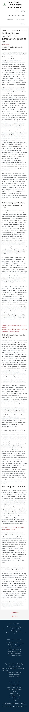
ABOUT (23, 11)
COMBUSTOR (20, 19)
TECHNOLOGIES (11, 15)
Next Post (14, 616)
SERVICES (21, 15)
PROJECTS (10, 19)
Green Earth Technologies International (15, 4)
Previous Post (15, 612)
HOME (17, 11)
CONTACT (22, 23)
